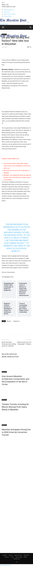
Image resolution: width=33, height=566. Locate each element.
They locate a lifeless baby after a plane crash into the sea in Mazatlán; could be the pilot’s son (17, 166)
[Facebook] (3, 51)
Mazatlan (4, 371)
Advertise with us (9, 10)
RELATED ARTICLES (9, 354)
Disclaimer (7, 12)
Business (7, 557)
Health (25, 557)
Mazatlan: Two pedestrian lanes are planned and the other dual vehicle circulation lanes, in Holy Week (17, 177)
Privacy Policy (7, 16)
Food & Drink (16, 559)
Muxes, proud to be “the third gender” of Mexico (24, 343)
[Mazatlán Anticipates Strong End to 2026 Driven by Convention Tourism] (16, 419)
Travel (12, 557)
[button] (3, 27)
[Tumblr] (11, 51)
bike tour (9, 321)
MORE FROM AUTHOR (10, 357)
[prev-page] (3, 439)
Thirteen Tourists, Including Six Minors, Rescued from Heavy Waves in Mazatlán (15, 407)
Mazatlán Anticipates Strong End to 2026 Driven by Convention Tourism (16, 432)
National (11, 555)
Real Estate (26, 555)
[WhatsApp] (28, 51)
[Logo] (13, 33)
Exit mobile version (5, 565)
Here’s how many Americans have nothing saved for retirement (9, 344)
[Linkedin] (15, 51)
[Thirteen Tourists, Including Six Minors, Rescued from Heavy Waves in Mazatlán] (16, 394)
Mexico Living (18, 557)
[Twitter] (2, 39)
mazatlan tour (16, 321)
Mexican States (18, 555)
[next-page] (6, 439)
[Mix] (19, 51)
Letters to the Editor (9, 14)
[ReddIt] (24, 51)
